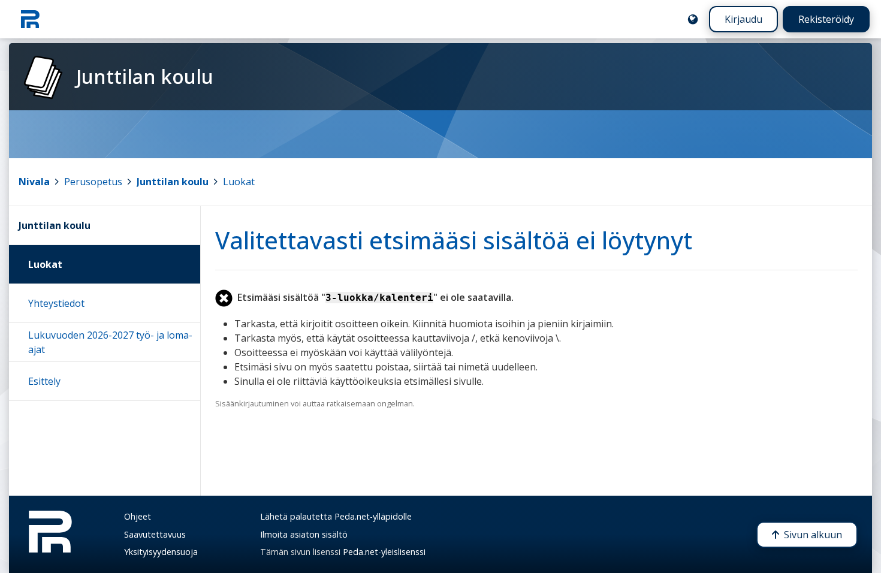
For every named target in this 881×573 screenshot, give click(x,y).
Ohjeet (137, 516)
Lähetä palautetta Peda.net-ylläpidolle (336, 516)
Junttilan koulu (173, 181)
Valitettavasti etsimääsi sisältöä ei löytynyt (453, 240)
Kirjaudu (743, 19)
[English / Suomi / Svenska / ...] (692, 19)
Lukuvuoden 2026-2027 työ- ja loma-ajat (110, 342)
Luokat (239, 181)
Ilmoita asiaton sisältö (304, 534)
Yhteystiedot (56, 303)
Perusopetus (93, 181)
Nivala (34, 181)
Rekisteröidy (826, 19)
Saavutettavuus (155, 534)
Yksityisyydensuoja (161, 551)
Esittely (44, 381)
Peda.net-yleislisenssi (384, 551)
